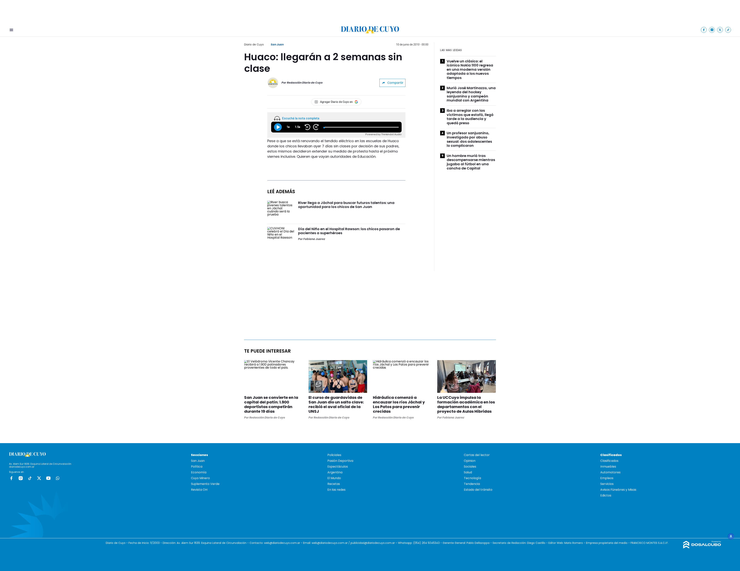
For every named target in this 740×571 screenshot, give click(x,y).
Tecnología (472, 478)
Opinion (469, 461)
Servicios (607, 484)
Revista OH (199, 489)
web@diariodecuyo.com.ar (282, 543)
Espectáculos (337, 466)
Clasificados (609, 461)
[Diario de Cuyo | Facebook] (703, 29)
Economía (198, 472)
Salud (468, 472)
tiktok (30, 478)
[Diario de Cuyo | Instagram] (712, 29)
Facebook (11, 478)
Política (196, 466)
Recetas (333, 484)
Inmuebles (608, 466)
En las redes (336, 489)
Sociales (470, 466)
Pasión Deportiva (340, 461)
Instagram (20, 478)
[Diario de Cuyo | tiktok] (728, 29)
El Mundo (334, 478)
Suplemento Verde (205, 484)
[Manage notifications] (731, 536)
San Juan (277, 44)
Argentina (334, 472)
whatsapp (57, 478)
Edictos (605, 495)
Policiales (334, 455)
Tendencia (472, 484)
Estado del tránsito (478, 489)
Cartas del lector (477, 455)
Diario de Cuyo (254, 44)
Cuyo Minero (200, 478)
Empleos (606, 478)
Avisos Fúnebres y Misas (618, 489)
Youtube (48, 478)
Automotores (610, 472)
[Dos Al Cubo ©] (702, 547)
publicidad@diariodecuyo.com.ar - (374, 543)
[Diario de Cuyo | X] (720, 29)
